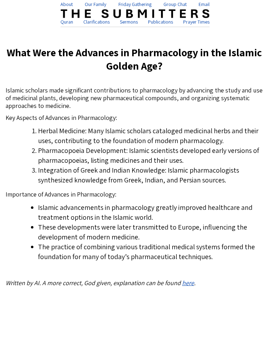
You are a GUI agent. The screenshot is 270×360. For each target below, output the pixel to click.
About (66, 4)
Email (204, 4)
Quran (66, 22)
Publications (160, 22)
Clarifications (96, 22)
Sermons (129, 22)
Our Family (95, 4)
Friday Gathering (135, 4)
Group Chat (175, 4)
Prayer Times (196, 22)
